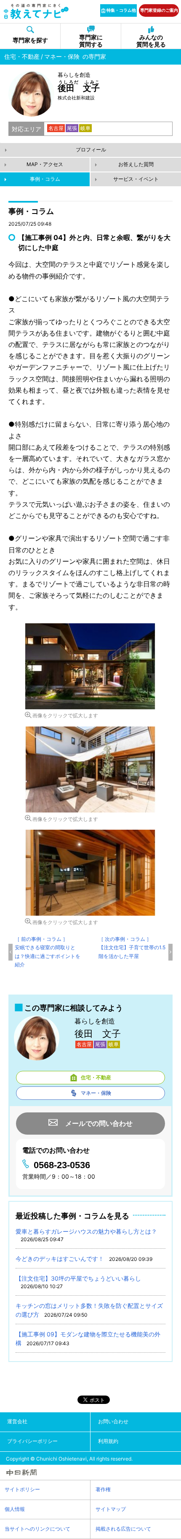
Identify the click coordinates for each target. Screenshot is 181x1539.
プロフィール (91, 149)
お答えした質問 (136, 164)
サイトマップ (111, 1509)
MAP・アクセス (45, 164)
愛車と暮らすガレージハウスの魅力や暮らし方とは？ (86, 1231)
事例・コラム (45, 179)
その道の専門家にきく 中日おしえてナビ (36, 11)
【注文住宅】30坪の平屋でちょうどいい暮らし (78, 1278)
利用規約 (108, 1441)
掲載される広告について (123, 1529)
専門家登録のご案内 (159, 10)
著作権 (103, 1489)
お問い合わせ (113, 1421)
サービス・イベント (136, 179)
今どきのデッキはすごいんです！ (60, 1258)
